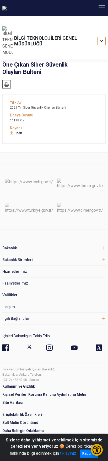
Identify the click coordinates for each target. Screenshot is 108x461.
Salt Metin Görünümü (20, 423)
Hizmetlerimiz (14, 271)
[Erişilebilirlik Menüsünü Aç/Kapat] (97, 450)
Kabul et (89, 453)
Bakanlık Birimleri (17, 260)
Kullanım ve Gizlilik (18, 386)
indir (19, 133)
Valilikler (10, 295)
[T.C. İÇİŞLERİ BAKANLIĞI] (31, 8)
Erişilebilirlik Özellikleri (22, 414)
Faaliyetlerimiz (15, 283)
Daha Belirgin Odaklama (23, 431)
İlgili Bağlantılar (15, 318)
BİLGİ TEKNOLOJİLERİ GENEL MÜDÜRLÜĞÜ (45, 40)
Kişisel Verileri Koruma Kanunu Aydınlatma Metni (44, 394)
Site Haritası (12, 402)
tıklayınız (68, 453)
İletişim (8, 307)
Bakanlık (9, 248)
